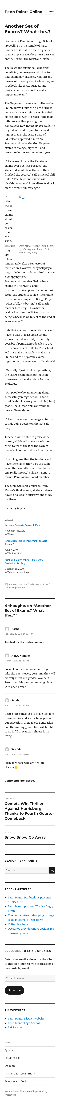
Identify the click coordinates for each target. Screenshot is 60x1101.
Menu (50, 11)
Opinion (10, 1065)
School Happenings (15, 587)
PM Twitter (15, 1027)
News (8, 1042)
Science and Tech (16, 1081)
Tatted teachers (18, 924)
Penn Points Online (23, 12)
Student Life (12, 1058)
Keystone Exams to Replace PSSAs (22, 525)
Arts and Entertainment (20, 1073)
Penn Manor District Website (26, 1018)
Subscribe (14, 990)
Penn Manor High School (24, 1023)
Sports (9, 1050)
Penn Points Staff (18, 584)
